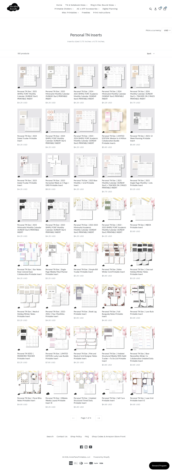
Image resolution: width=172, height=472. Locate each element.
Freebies (86, 12)
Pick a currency (154, 30)
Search (50, 436)
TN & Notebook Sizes (77, 5)
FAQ (87, 436)
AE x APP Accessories (89, 8)
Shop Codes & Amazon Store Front (108, 436)
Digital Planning (109, 9)
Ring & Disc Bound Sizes (104, 5)
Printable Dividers (65, 8)
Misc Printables (71, 12)
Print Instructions (101, 12)
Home (59, 5)
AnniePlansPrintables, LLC (79, 457)
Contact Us (62, 436)
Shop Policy (76, 436)
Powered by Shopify (101, 457)
